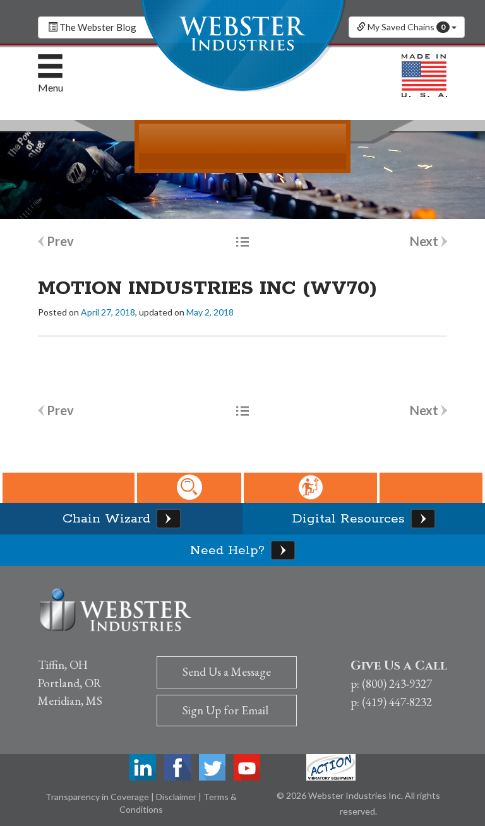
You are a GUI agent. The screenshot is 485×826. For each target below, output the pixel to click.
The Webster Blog (96, 27)
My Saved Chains (405, 26)
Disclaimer (177, 796)
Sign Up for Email (225, 710)
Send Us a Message (227, 672)
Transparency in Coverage (98, 796)
